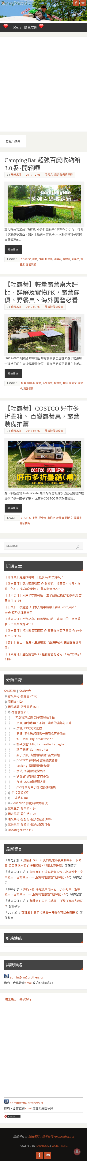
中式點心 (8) (20, 798)
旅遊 (38, 383)
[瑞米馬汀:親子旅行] (76, 3)
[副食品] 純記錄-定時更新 (32, 776)
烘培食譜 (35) (20, 792)
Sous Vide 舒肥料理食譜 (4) (30, 803)
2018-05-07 (33, 431)
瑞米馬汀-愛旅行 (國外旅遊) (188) (30, 819)
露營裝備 (31, 264)
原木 (34, 259)
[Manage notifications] (77, 1151)
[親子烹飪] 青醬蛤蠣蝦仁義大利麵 (37, 755)
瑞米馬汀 (16, 174)
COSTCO (26, 259)
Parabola (42, 1146)
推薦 (41, 259)
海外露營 (47, 383)
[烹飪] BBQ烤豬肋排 (28, 728)
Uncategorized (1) (20, 830)
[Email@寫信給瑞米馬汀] (83, 3)
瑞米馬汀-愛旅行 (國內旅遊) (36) (29, 824)
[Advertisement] (43, 84)
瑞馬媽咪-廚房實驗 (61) (23, 707)
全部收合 (25, 691)
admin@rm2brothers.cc (27, 977)
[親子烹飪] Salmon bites (32, 749)
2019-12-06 (33, 174)
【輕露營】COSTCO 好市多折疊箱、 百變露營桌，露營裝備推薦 (41, 416)
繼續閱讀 (13, 249)
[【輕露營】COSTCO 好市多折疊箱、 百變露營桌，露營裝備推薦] (44, 464)
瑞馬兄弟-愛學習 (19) (21, 808)
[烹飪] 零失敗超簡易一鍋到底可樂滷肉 (40, 734)
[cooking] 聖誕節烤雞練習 (32, 766)
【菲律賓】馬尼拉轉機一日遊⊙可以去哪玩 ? (34, 577)
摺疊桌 (49, 259)
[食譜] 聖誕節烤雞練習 (30, 771)
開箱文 (49, 174)
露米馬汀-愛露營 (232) (22, 696)
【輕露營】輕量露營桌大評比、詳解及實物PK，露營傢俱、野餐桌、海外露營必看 (42, 292)
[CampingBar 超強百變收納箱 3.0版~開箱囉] (44, 204)
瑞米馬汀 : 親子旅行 (18, 999)
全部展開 (10, 691)
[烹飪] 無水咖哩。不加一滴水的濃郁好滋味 (43, 723)
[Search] (78, 547)
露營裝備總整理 (63, 174)
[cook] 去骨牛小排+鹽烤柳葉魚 (35, 787)
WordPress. (60, 1146)
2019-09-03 (33, 307)
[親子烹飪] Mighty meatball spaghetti (41, 744)
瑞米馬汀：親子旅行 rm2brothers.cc (51, 1137)
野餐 (65, 383)
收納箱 (57, 259)
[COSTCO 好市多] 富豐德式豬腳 (36, 760)
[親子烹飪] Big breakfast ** (34, 739)
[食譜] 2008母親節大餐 (30, 782)
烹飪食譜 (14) (20, 712)
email (29, 983)
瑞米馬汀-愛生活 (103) (22, 814)
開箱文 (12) (15, 701)
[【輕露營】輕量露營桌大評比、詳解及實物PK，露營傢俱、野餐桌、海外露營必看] (44, 335)
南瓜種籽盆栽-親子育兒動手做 (35, 717)
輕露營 (66, 259)
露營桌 (78, 518)
